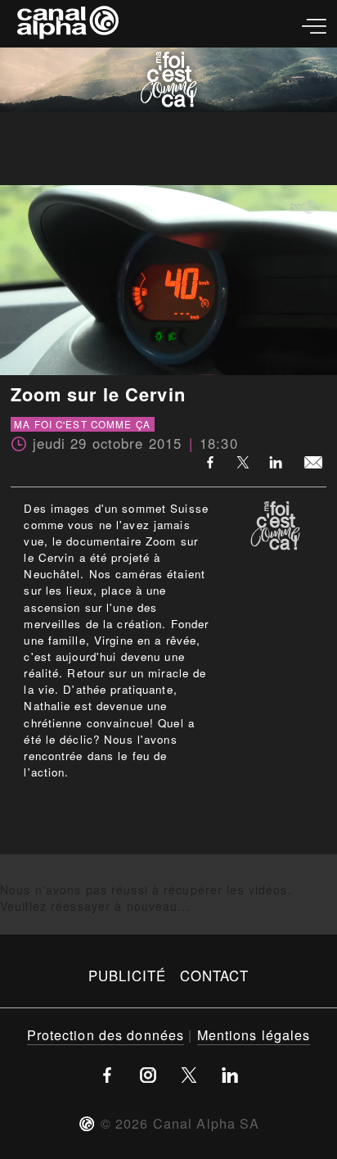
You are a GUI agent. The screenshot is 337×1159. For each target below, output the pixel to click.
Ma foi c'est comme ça (82, 424)
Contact (214, 975)
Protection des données (106, 1034)
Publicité (127, 975)
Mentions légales (254, 1034)
